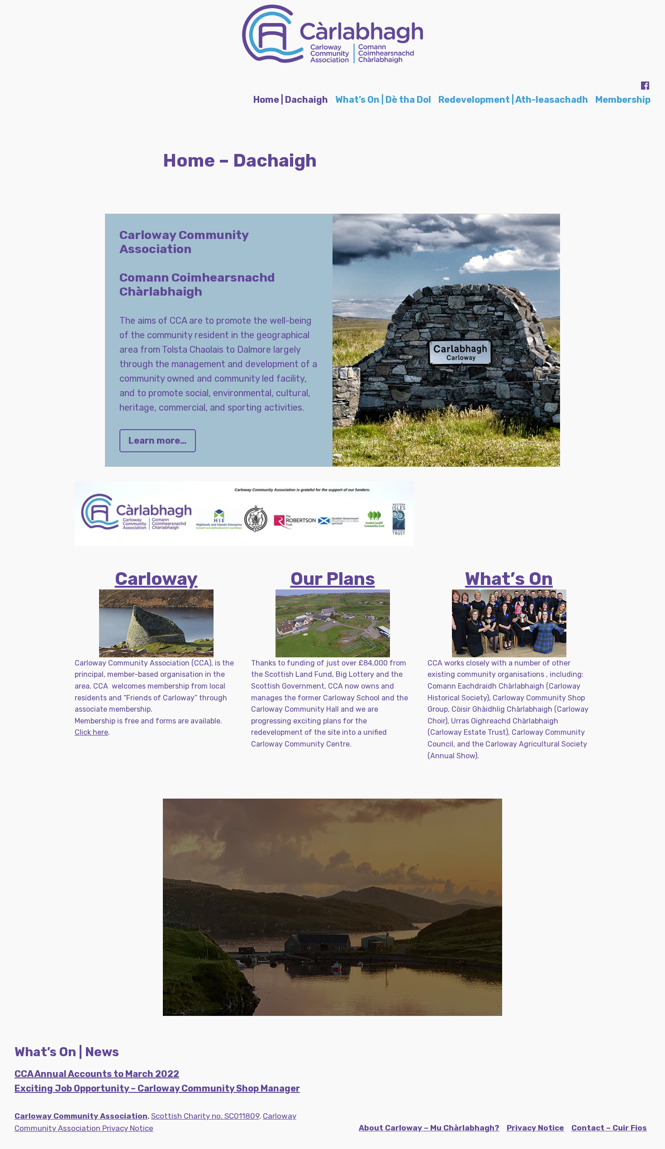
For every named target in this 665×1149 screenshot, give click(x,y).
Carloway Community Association (80, 1115)
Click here (91, 732)
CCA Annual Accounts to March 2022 (96, 1073)
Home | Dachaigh (290, 99)
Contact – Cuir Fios (609, 1127)
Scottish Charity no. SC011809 (205, 1115)
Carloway (156, 578)
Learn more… (157, 440)
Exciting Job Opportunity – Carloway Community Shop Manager (157, 1088)
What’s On (509, 578)
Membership (623, 99)
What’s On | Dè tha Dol (383, 99)
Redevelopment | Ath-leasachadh (513, 99)
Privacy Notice (535, 1127)
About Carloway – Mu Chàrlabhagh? (429, 1127)
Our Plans (332, 578)
